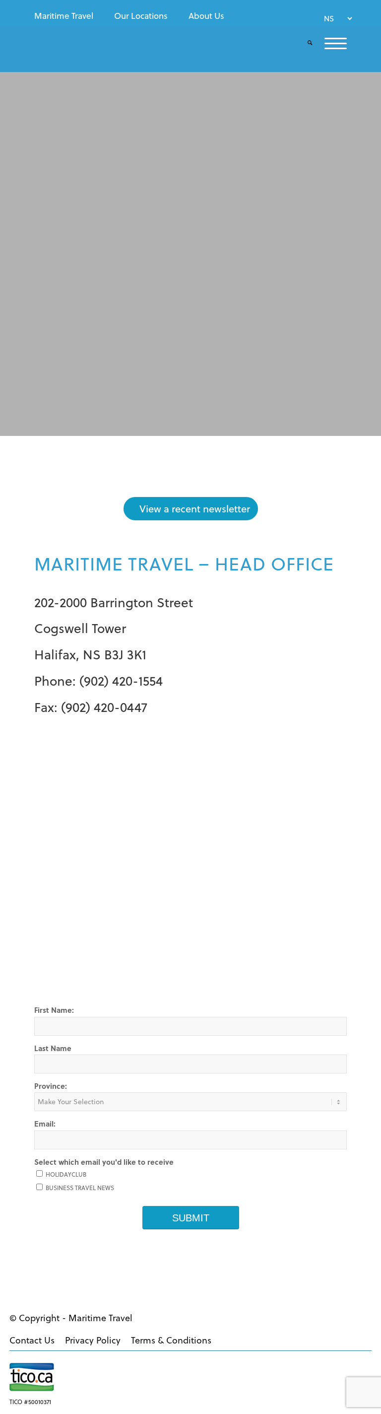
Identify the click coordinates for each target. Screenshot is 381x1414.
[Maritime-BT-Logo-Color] (78, 52)
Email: (45, 1123)
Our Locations (141, 16)
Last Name (52, 1048)
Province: (50, 1085)
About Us (206, 16)
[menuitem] (66, 16)
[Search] (304, 43)
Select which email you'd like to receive (104, 1161)
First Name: (54, 1009)
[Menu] (330, 43)
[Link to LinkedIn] (359, 1316)
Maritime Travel (63, 16)
